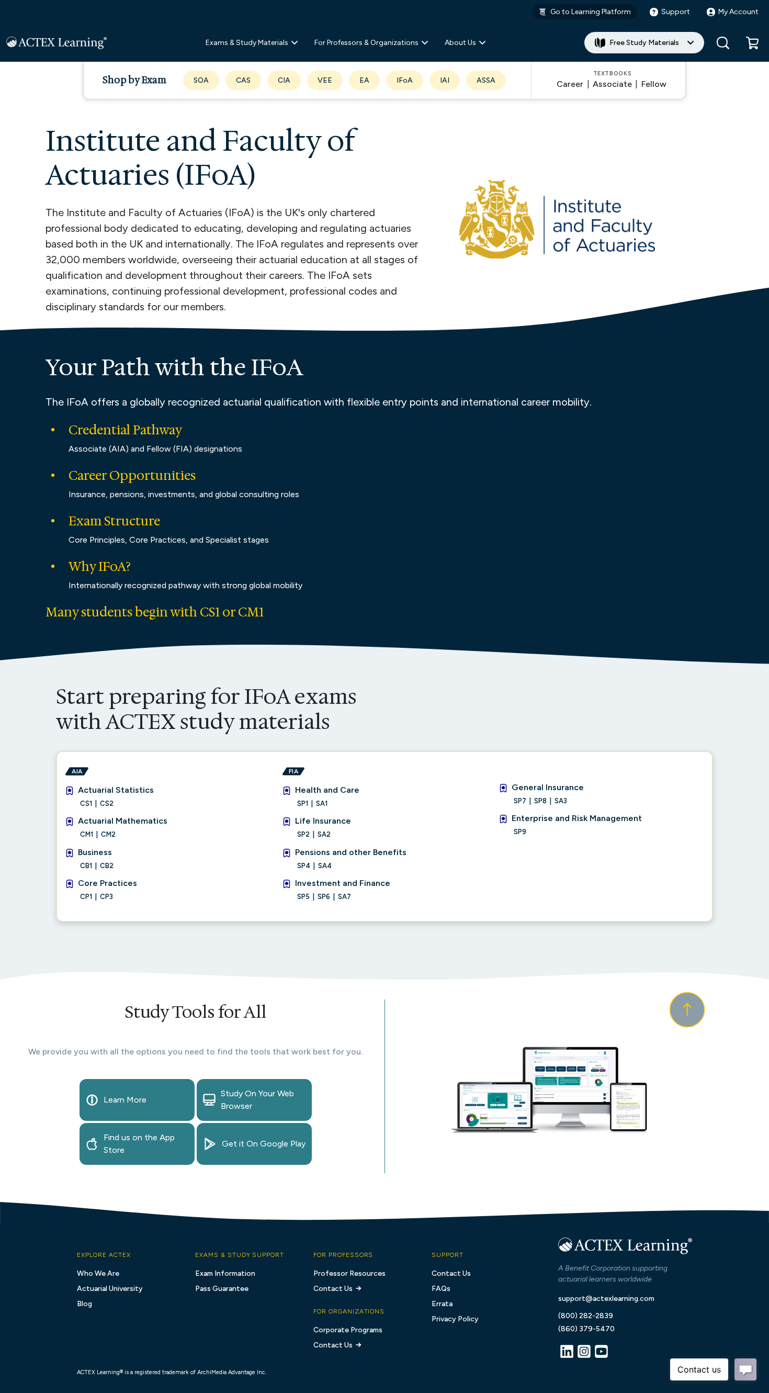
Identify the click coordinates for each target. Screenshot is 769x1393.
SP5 (303, 897)
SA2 (324, 834)
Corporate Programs (347, 1329)
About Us (460, 42)
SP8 (540, 801)
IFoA (405, 80)
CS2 (107, 803)
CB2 (107, 866)
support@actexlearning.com (606, 1298)
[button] (752, 42)
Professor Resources (349, 1273)
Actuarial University (110, 1288)
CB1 (86, 866)
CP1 (86, 897)
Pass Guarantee (221, 1288)
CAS (243, 80)
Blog (84, 1303)
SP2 (303, 834)
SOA (201, 80)
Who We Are (98, 1273)
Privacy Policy (455, 1319)
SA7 (344, 897)
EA (364, 80)
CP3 (106, 897)
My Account (738, 11)
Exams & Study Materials (247, 42)
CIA (284, 80)
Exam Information (225, 1273)
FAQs (441, 1288)
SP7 (520, 801)
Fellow (653, 84)
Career (570, 84)
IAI (444, 80)
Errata (442, 1303)
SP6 (324, 897)
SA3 (561, 801)
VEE (325, 80)
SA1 (321, 803)
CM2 (108, 834)
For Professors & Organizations (366, 42)
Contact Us (333, 1288)
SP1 (302, 803)
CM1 (86, 834)
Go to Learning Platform (590, 11)
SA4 (325, 866)
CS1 (86, 803)
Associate (612, 84)
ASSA (486, 80)
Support (675, 11)
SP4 (303, 866)
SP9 (520, 832)
